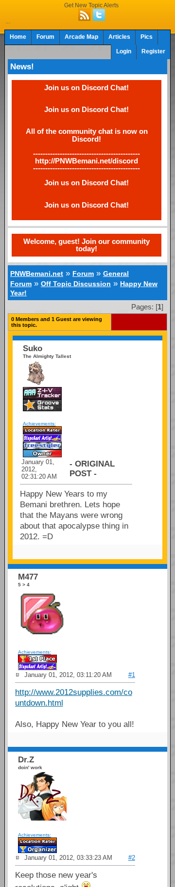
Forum (45, 36)
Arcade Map (81, 36)
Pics (146, 36)
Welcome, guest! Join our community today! (86, 245)
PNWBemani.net (36, 273)
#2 (131, 857)
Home (18, 36)
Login (123, 51)
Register (153, 51)
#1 (131, 674)
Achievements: (39, 423)
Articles (119, 36)
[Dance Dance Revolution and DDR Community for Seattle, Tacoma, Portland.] (8, 20)
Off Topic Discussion (76, 284)
